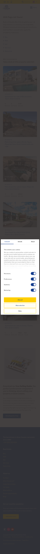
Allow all (20, 300)
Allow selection (20, 305)
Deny (20, 311)
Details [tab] (20, 241)
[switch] (33, 279)
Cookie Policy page (16, 268)
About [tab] (33, 241)
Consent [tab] (7, 241)
